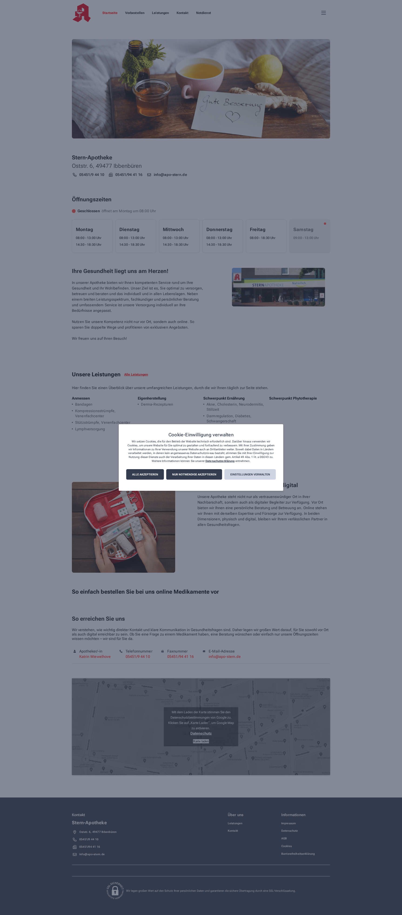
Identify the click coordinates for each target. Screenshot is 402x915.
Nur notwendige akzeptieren (194, 474)
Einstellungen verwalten (250, 474)
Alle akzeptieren (145, 474)
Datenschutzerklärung (219, 461)
